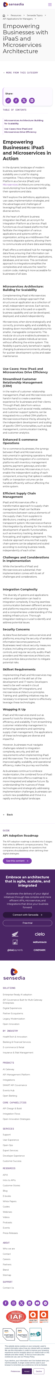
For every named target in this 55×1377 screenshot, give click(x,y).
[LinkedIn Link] (29, 1303)
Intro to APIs (9, 1180)
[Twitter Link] (21, 1303)
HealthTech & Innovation (15, 1037)
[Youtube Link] (37, 1303)
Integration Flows (11, 1114)
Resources (16, 15)
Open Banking (10, 1096)
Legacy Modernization (14, 1018)
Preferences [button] (15, 1371)
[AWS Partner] (9, 1334)
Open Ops (8, 1145)
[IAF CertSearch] (16, 1316)
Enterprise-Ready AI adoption (17, 994)
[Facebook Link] (5, 1303)
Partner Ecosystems (13, 1013)
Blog (5, 1191)
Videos (6, 1217)
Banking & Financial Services (17, 1042)
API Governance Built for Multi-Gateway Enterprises (22, 1001)
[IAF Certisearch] (16, 1317)
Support (7, 1134)
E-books (7, 1196)
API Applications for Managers (18, 19)
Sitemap (7, 1275)
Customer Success (12, 1161)
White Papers (9, 1201)
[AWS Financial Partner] (22, 1334)
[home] (13, 4)
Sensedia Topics (34, 15)
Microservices (10, 184)
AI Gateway (8, 1069)
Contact (7, 1254)
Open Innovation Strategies (16, 1119)
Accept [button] (26, 1371)
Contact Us (8, 1288)
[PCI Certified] (36, 1334)
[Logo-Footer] (27, 974)
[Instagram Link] (13, 1303)
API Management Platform (16, 1074)
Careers (6, 1259)
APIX (5, 1175)
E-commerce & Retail (13, 1047)
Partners (7, 1264)
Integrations (9, 1080)
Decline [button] (39, 1371)
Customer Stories (11, 1185)
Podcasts (7, 1222)
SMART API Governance (15, 1085)
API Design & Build (12, 1108)
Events (6, 1228)
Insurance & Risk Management (18, 1052)
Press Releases (10, 1233)
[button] (49, 4)
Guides (6, 1206)
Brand (6, 1270)
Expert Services (10, 1150)
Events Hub (9, 1090)
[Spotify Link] (45, 1303)
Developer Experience (14, 1156)
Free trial (27, 923)
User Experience (11, 1140)
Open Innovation (11, 1024)
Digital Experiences (12, 1008)
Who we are (9, 1248)
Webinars (7, 1212)
